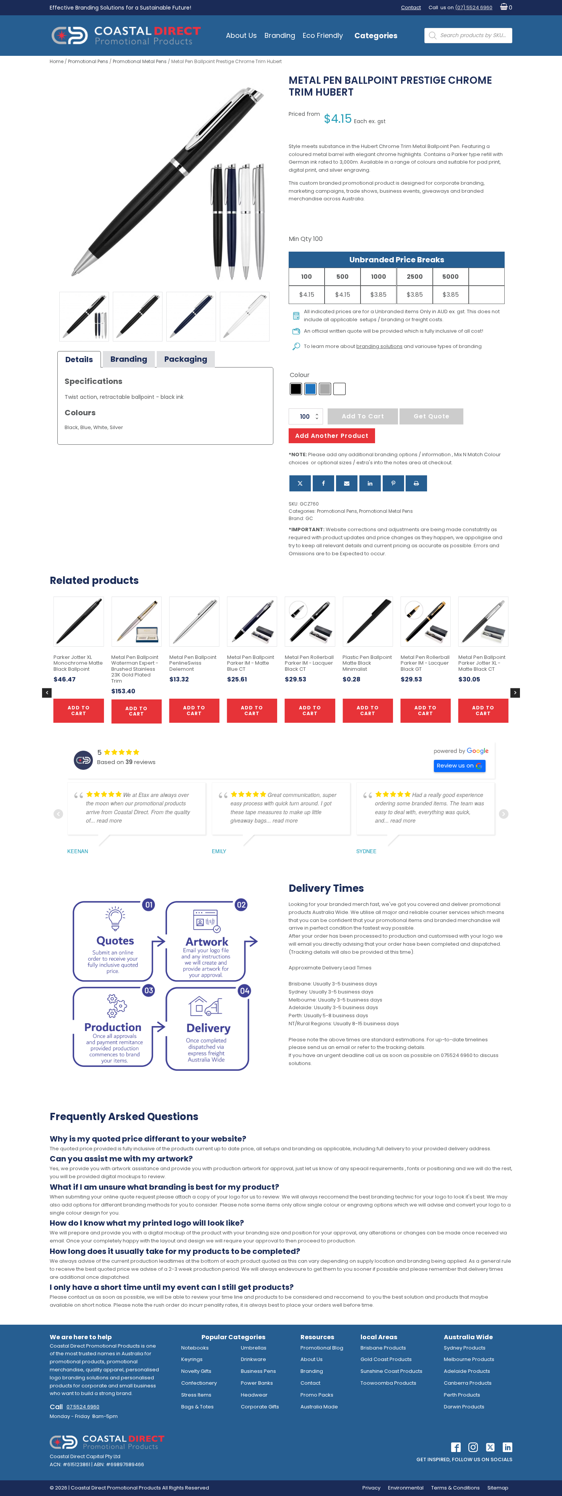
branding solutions (379, 346)
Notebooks (195, 1347)
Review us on (455, 765)
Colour (300, 375)
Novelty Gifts (196, 1371)
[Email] (346, 483)
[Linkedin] (370, 483)
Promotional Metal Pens (140, 61)
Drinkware (253, 1359)
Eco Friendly (323, 35)
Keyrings (192, 1359)
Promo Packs (316, 1394)
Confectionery (199, 1383)
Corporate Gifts (260, 1406)
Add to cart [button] (252, 710)
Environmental (406, 1487)
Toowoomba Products (388, 1383)
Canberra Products (468, 1383)
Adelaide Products (467, 1371)
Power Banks (257, 1383)
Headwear (254, 1394)
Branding (280, 35)
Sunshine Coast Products (391, 1371)
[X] (300, 483)
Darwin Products (464, 1406)
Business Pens (258, 1371)
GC (309, 518)
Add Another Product (332, 435)
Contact (411, 7)
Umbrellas (253, 1347)
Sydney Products (465, 1347)
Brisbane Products (383, 1347)
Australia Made (319, 1406)
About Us (241, 35)
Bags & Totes (197, 1406)
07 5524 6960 (83, 1406)
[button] (504, 8)
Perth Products (462, 1394)
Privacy (371, 1487)
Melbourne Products (469, 1359)
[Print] (416, 483)
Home (56, 61)
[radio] (296, 389)
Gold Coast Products (386, 1359)
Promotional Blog (321, 1347)
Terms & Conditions (455, 1487)
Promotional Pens (88, 61)
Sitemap (497, 1487)
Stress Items (196, 1394)
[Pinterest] (393, 483)
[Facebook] (323, 483)
